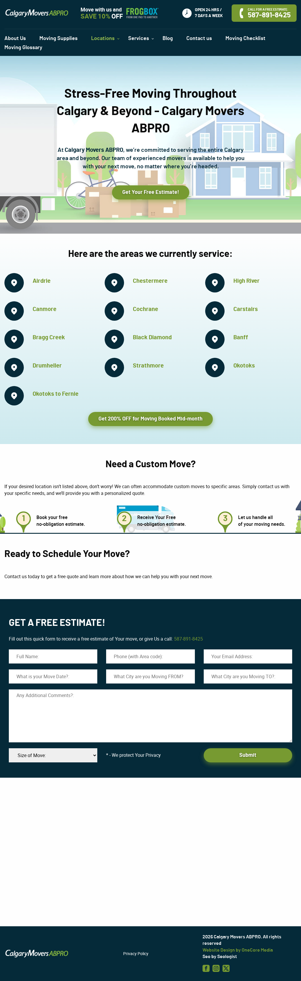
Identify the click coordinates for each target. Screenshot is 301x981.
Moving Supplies (58, 38)
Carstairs (245, 309)
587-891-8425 (188, 639)
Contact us (199, 38)
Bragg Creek (49, 337)
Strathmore (148, 366)
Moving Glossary (23, 47)
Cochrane (145, 309)
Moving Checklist (245, 38)
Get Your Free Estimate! (150, 192)
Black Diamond (152, 337)
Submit (247, 755)
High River (246, 281)
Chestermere (150, 281)
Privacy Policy (135, 953)
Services (138, 38)
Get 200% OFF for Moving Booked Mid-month (150, 419)
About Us (15, 38)
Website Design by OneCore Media (238, 950)
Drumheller (47, 366)
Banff (240, 337)
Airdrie (42, 281)
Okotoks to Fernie (55, 394)
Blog (168, 38)
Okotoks (244, 366)
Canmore (44, 309)
